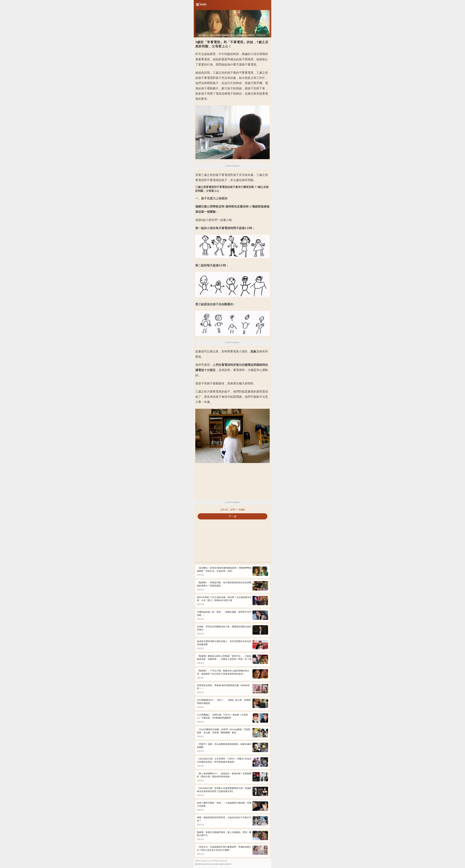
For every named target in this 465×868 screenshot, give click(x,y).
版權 (220, 864)
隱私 (216, 864)
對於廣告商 (227, 864)
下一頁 (233, 516)
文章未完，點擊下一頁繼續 (232, 510)
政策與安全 (206, 864)
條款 (213, 864)
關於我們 (198, 864)
